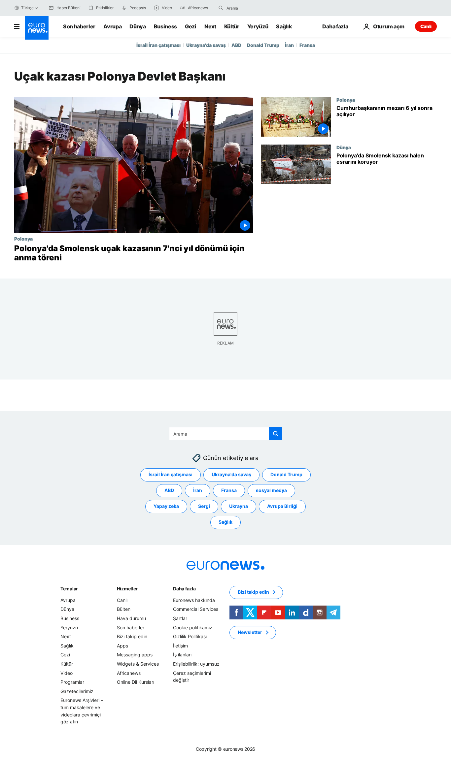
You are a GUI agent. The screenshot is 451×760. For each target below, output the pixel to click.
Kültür (231, 26)
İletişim (180, 645)
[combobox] (254, 8)
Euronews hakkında (194, 600)
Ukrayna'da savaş (206, 45)
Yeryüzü (257, 26)
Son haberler (79, 26)
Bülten (123, 609)
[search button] (221, 8)
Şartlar (180, 618)
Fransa (307, 45)
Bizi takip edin (132, 636)
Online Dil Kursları (135, 682)
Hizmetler (127, 588)
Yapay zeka (166, 506)
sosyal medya (271, 490)
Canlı (426, 26)
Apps (122, 645)
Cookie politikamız (192, 627)
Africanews (129, 673)
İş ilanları (182, 655)
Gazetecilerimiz (76, 691)
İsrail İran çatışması (158, 45)
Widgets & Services (138, 664)
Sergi (204, 506)
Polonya (23, 238)
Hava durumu (131, 618)
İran (289, 45)
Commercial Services (195, 609)
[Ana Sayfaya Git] (37, 28)
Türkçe (27, 7)
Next (210, 26)
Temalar (69, 588)
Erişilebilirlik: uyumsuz (196, 664)
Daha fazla (184, 588)
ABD (236, 45)
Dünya (137, 26)
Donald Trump (263, 45)
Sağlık (284, 26)
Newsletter (250, 632)
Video (66, 673)
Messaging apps (135, 655)
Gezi (190, 26)
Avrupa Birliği (282, 506)
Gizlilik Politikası (190, 636)
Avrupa (112, 26)
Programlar (72, 682)
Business (165, 26)
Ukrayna (238, 506)
